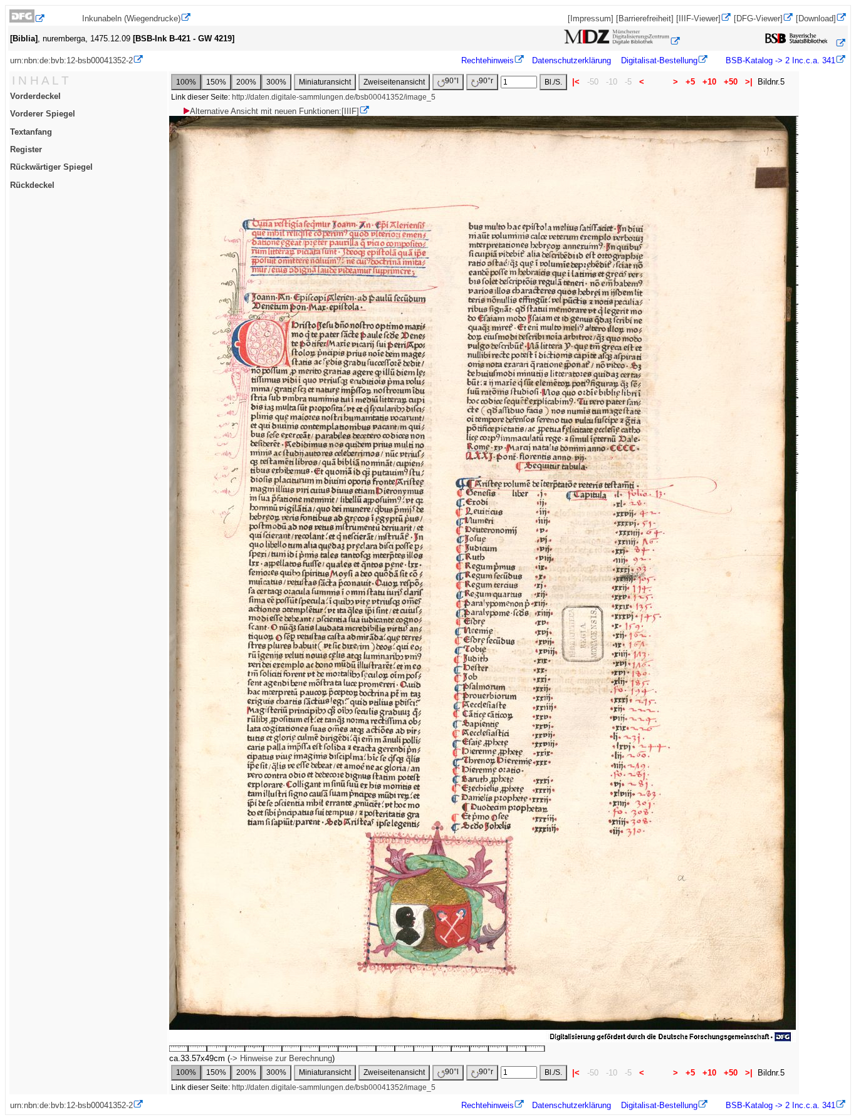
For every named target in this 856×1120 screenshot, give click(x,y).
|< (576, 81)
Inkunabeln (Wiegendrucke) (131, 18)
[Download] (816, 18)
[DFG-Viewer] (758, 18)
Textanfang (31, 132)
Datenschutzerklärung (571, 60)
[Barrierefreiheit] (645, 18)
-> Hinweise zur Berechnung (281, 1058)
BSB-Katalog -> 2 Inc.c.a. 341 (779, 60)
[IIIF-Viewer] (698, 18)
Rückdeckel (32, 185)
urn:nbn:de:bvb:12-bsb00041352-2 (71, 60)
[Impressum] (590, 18)
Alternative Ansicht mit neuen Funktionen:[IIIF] (274, 111)
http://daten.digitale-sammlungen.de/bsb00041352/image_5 (334, 97)
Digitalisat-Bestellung (659, 60)
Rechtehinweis (487, 60)
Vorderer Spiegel (42, 113)
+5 (690, 81)
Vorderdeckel (35, 96)
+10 (709, 81)
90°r (486, 80)
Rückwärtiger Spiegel (51, 167)
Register (26, 149)
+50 (730, 81)
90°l (452, 80)
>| (749, 81)
